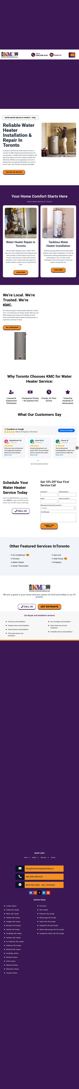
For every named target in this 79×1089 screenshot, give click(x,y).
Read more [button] (8, 455)
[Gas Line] (59, 555)
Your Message (44, 512)
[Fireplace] (59, 562)
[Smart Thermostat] (20, 566)
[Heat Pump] (59, 559)
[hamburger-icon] (72, 55)
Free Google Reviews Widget (40, 464)
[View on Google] (6, 441)
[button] (58, 270)
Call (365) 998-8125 (34, 877)
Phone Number (63, 492)
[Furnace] (20, 559)
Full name (43, 492)
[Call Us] (33, 55)
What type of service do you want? (50, 505)
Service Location (64, 498)
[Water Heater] (20, 562)
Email (42, 498)
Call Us (38, 53)
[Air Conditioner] (20, 555)
